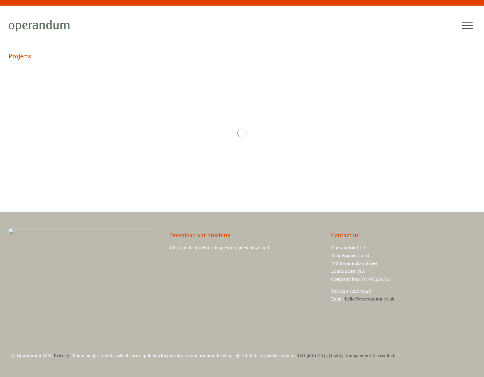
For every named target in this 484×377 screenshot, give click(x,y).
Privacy (61, 356)
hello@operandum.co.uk (369, 299)
